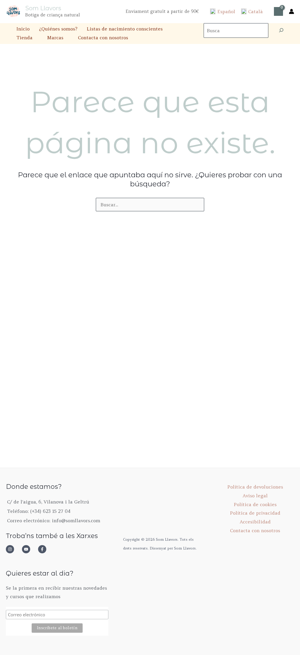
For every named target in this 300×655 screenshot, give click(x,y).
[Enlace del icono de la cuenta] (291, 11)
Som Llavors (43, 8)
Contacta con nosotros (103, 37)
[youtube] (29, 549)
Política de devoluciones (255, 487)
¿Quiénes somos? (58, 29)
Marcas (55, 37)
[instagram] (13, 549)
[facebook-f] (44, 549)
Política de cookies (255, 504)
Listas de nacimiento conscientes (125, 29)
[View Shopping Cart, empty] (278, 11)
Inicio (23, 29)
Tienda (24, 37)
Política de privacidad (255, 513)
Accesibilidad (255, 522)
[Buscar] (281, 30)
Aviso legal (255, 496)
